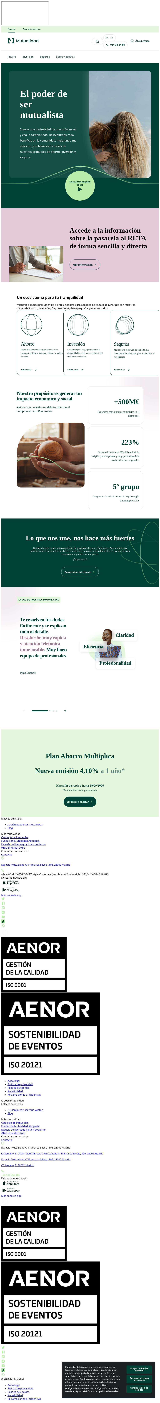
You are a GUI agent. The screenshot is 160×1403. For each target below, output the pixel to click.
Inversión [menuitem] (28, 56)
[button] (40, 710)
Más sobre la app (11, 895)
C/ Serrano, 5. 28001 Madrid (17, 1153)
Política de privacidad (20, 1084)
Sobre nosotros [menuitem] (65, 56)
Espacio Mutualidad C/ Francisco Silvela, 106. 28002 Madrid (35, 864)
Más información (83, 264)
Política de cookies (18, 1087)
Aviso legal (14, 1081)
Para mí (11, 29)
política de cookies (108, 1391)
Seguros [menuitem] (45, 56)
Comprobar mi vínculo (78, 572)
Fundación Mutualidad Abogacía (20, 840)
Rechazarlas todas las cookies (139, 1379)
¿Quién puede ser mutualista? (25, 824)
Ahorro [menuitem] (12, 56)
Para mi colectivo (31, 29)
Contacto (6, 854)
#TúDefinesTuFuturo (13, 847)
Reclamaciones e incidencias (24, 1094)
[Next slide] (65, 711)
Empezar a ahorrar (78, 801)
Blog (10, 828)
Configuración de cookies (139, 1388)
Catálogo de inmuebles (14, 837)
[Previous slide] (24, 711)
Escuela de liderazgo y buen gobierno (23, 844)
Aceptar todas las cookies (139, 1369)
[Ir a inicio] (23, 43)
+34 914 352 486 (10, 1175)
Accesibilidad (15, 1091)
